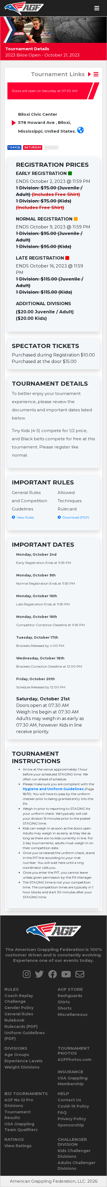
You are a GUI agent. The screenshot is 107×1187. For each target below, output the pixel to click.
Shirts (64, 1001)
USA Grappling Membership (73, 1081)
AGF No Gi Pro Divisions (18, 1102)
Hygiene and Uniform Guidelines (53, 789)
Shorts (65, 1008)
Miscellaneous (73, 1014)
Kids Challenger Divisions (74, 1153)
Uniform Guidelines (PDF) (24, 1035)
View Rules (24, 517)
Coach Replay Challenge (18, 998)
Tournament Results (17, 1114)
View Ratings (18, 1145)
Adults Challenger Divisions (76, 1165)
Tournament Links (58, 74)
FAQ (62, 1112)
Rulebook (14, 1020)
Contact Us (69, 1099)
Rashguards (70, 995)
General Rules (18, 1014)
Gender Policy (18, 1007)
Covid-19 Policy (73, 1106)
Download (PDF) (75, 517)
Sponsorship (71, 1125)
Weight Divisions (22, 1067)
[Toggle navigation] (97, 8)
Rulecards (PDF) (21, 1026)
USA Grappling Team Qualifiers (21, 1126)
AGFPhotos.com (74, 1059)
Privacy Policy (72, 1118)
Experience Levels (23, 1060)
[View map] (80, 130)
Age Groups (16, 1054)
